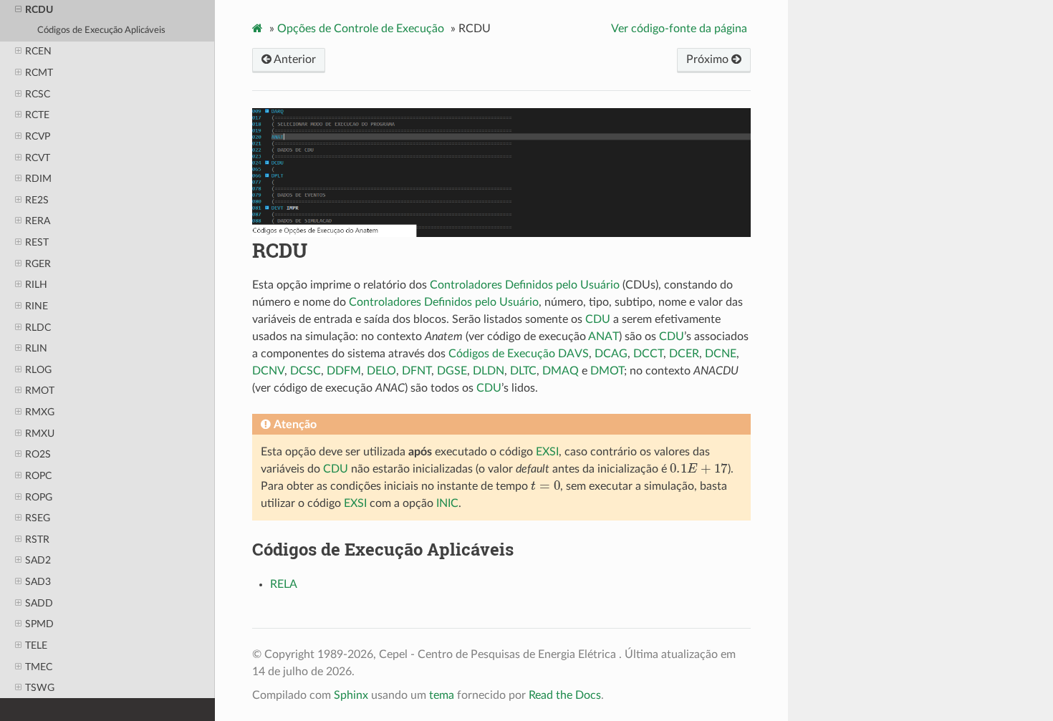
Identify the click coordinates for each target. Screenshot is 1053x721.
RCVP (37, 136)
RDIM (38, 178)
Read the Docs (565, 695)
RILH (36, 284)
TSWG (39, 687)
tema (441, 695)
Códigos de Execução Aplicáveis (101, 30)
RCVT (37, 158)
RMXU (39, 433)
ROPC (38, 475)
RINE (36, 306)
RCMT (39, 72)
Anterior (293, 59)
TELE (36, 645)
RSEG (37, 518)
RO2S (38, 454)
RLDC (38, 327)
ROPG (38, 497)
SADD (39, 603)
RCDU (39, 9)
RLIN (36, 348)
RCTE (37, 115)
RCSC (37, 94)
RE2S (37, 200)
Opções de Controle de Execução (360, 28)
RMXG (39, 412)
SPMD (39, 624)
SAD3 (38, 581)
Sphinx (351, 695)
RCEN (38, 51)
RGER (38, 263)
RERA (37, 221)
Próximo (708, 59)
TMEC (38, 667)
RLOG (38, 369)
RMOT (39, 390)
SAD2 (38, 560)
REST (37, 242)
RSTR (37, 539)
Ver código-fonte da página (679, 28)
